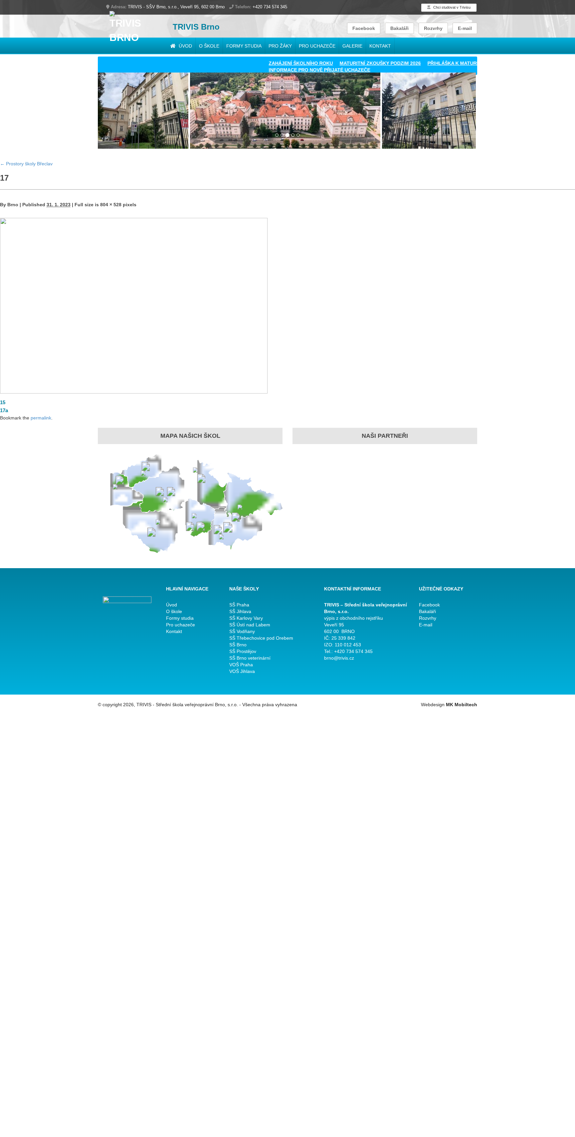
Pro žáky (280, 46)
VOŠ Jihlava (242, 671)
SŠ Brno (238, 644)
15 (2, 402)
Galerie (352, 46)
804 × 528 (110, 204)
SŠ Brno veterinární (250, 658)
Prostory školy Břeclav (26, 163)
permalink (41, 417)
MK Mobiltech (461, 704)
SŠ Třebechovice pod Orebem (261, 638)
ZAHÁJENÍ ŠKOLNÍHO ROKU (280, 63)
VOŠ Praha (241, 664)
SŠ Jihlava (240, 611)
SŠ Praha (239, 604)
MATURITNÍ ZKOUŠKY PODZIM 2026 (359, 63)
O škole (209, 46)
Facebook (363, 28)
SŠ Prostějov (242, 651)
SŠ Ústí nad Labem (249, 624)
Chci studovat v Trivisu (451, 7)
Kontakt (380, 46)
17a (4, 410)
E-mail (465, 28)
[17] (134, 305)
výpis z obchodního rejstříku (353, 618)
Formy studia (244, 46)
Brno (12, 204)
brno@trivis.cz (339, 658)
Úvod (184, 46)
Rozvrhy (433, 28)
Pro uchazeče (317, 46)
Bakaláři (399, 28)
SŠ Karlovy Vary (246, 618)
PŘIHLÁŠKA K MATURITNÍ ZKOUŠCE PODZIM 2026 (463, 63)
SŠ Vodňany (242, 631)
